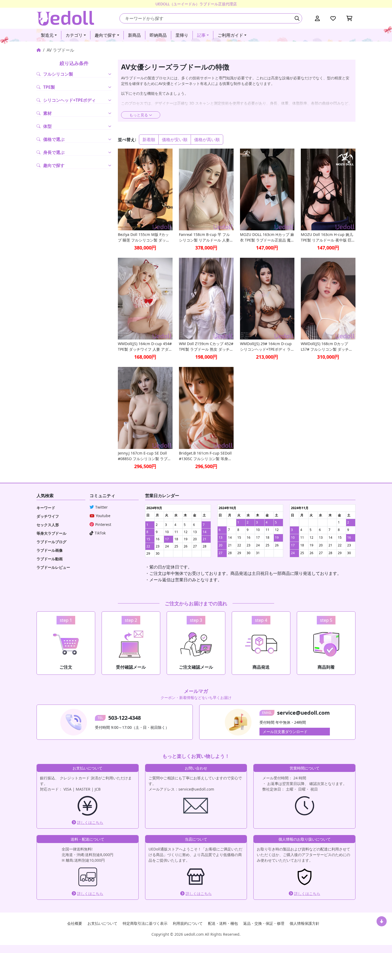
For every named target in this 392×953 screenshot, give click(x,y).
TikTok (100, 532)
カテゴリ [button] (74, 35)
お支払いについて (102, 923)
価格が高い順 (207, 139)
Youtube (103, 515)
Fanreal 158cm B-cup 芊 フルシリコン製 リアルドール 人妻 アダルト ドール (204, 237)
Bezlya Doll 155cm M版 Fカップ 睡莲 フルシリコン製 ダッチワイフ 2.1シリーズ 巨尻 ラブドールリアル (144, 237)
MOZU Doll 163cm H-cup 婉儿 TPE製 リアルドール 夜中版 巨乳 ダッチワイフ (328, 237)
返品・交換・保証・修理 (263, 923)
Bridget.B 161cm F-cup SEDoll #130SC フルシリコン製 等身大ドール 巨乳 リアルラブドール (205, 456)
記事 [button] (201, 35)
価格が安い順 (174, 139)
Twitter (101, 507)
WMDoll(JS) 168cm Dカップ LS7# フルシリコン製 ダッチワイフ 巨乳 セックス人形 (327, 346)
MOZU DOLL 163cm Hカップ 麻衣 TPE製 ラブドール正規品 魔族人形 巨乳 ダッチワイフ (267, 237)
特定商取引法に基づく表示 (145, 923)
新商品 (134, 35)
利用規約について (188, 923)
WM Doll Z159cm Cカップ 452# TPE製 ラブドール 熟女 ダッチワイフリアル (206, 346)
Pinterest (103, 524)
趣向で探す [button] (105, 35)
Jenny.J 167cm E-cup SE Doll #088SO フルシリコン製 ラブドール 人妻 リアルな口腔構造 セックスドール (144, 456)
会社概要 (74, 923)
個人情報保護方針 (304, 923)
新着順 (148, 139)
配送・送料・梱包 (223, 923)
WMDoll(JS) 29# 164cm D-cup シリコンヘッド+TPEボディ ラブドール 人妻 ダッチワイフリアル (267, 346)
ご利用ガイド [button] (230, 35)
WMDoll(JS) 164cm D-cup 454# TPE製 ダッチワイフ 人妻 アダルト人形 (145, 346)
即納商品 (158, 35)
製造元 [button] (47, 35)
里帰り (181, 35)
